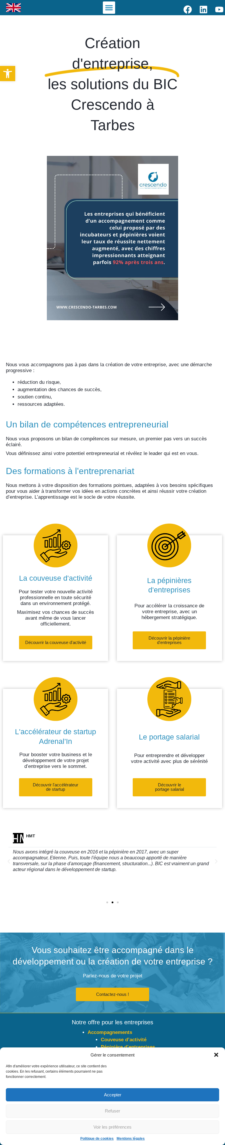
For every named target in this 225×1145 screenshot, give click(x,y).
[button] (7, 73)
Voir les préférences (112, 1126)
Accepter (112, 1094)
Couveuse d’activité (123, 1039)
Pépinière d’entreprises (128, 1047)
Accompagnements (110, 1032)
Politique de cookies (97, 1139)
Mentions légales (131, 1139)
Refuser (112, 1110)
